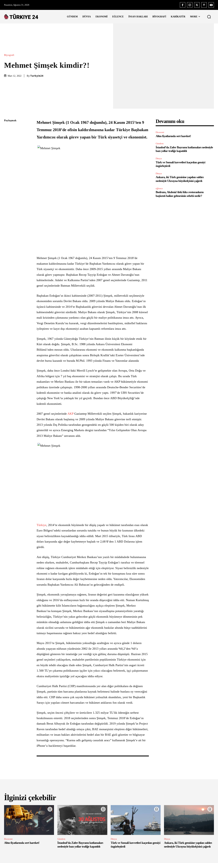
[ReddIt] (7, 160)
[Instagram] (189, 5)
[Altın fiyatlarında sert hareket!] (29, 820)
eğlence (159, 188)
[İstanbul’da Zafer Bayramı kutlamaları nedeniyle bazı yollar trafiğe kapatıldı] (82, 820)
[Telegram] (7, 168)
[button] (209, 17)
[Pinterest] (204, 5)
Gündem (160, 143)
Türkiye (41, 525)
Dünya (159, 158)
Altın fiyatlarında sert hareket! (173, 136)
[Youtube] (211, 5)
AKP (70, 413)
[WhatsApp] (7, 152)
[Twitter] (197, 5)
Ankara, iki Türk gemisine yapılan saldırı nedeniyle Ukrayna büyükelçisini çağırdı (180, 179)
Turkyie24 (36, 75)
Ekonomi (160, 132)
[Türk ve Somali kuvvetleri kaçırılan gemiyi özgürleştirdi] (136, 820)
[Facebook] (182, 5)
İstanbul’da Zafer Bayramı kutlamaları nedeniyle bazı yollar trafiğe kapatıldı (184, 149)
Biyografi (9, 55)
